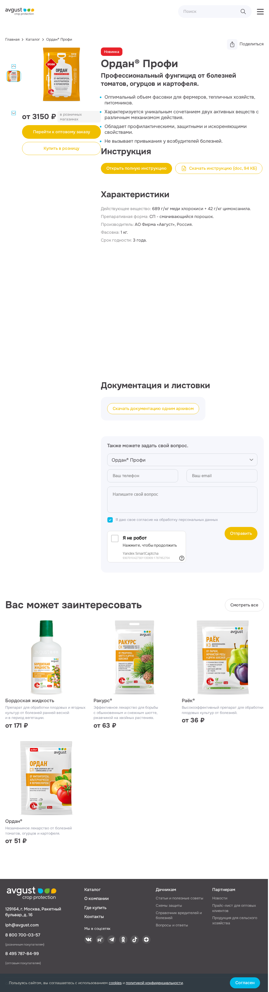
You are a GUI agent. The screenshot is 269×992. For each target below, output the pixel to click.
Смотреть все (244, 605)
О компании (96, 898)
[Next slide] (14, 113)
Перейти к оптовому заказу (61, 132)
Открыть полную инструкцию (136, 168)
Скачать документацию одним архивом (153, 408)
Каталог (92, 889)
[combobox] (182, 460)
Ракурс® (103, 700)
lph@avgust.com (22, 925)
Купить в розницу (61, 148)
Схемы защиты (169, 905)
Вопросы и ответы (172, 925)
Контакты (94, 916)
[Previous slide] (14, 66)
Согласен (245, 982)
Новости (219, 898)
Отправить (241, 533)
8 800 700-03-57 (22, 935)
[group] (61, 79)
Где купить (95, 907)
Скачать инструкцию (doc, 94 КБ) (223, 168)
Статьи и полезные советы (179, 898)
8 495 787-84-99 (22, 953)
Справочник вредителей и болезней (179, 915)
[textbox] (182, 460)
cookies (115, 982)
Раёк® (188, 700)
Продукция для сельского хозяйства (234, 920)
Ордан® (13, 821)
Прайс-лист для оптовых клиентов (234, 908)
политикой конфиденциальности (154, 982)
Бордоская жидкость (29, 700)
